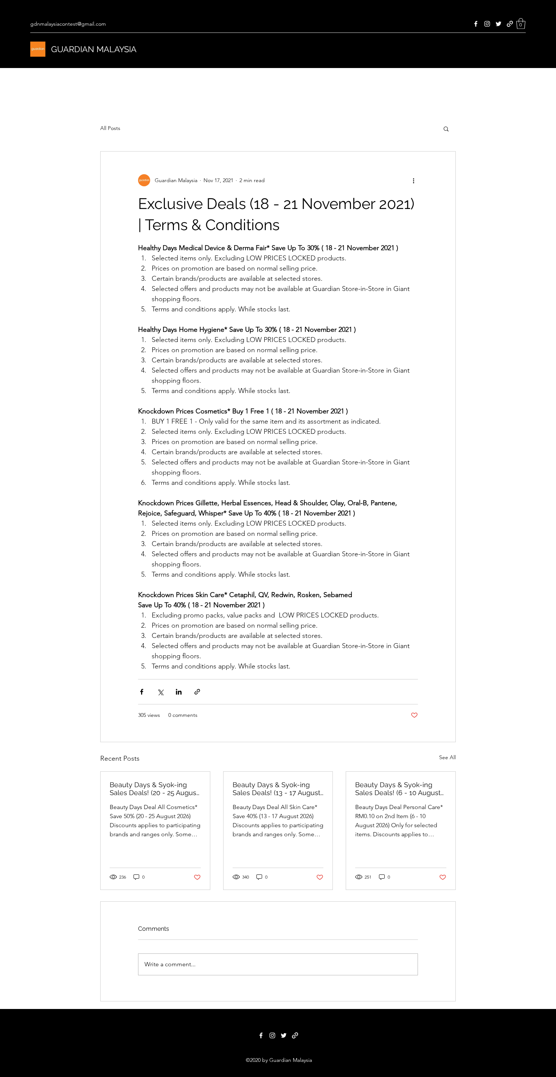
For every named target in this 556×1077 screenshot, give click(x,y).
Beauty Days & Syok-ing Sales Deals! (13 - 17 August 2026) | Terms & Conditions (276, 789)
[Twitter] (498, 24)
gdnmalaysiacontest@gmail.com (68, 23)
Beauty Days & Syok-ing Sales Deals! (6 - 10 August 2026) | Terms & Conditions (398, 789)
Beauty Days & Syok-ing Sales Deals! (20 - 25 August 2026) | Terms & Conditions (154, 789)
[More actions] (413, 180)
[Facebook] (476, 24)
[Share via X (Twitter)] (160, 691)
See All (447, 757)
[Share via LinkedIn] (178, 691)
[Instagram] (487, 24)
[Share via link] (197, 691)
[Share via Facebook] (141, 691)
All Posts (110, 128)
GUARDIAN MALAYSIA (94, 49)
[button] (520, 23)
